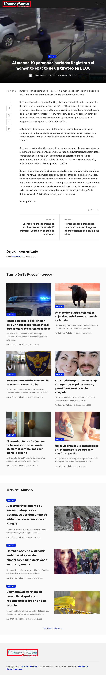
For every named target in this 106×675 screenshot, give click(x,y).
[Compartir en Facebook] (9, 108)
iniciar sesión (17, 256)
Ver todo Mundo (51, 628)
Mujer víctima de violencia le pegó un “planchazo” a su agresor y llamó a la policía (77, 449)
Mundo (52, 56)
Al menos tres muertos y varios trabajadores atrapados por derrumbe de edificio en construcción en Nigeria (26, 514)
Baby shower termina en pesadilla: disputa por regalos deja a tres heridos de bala (26, 598)
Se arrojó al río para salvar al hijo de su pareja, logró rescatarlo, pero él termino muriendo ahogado (76, 386)
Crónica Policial (40, 75)
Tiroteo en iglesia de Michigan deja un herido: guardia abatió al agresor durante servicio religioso (28, 324)
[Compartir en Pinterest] (9, 122)
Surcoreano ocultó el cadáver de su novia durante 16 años (27, 382)
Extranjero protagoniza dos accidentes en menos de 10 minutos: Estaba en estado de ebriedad (37, 229)
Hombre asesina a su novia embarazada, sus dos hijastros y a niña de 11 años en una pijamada (26, 557)
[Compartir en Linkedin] (9, 128)
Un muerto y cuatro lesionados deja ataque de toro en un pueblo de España (76, 316)
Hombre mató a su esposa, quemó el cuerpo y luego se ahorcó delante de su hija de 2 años (82, 229)
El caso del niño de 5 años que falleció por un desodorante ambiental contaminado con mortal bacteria (25, 447)
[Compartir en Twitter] (9, 115)
